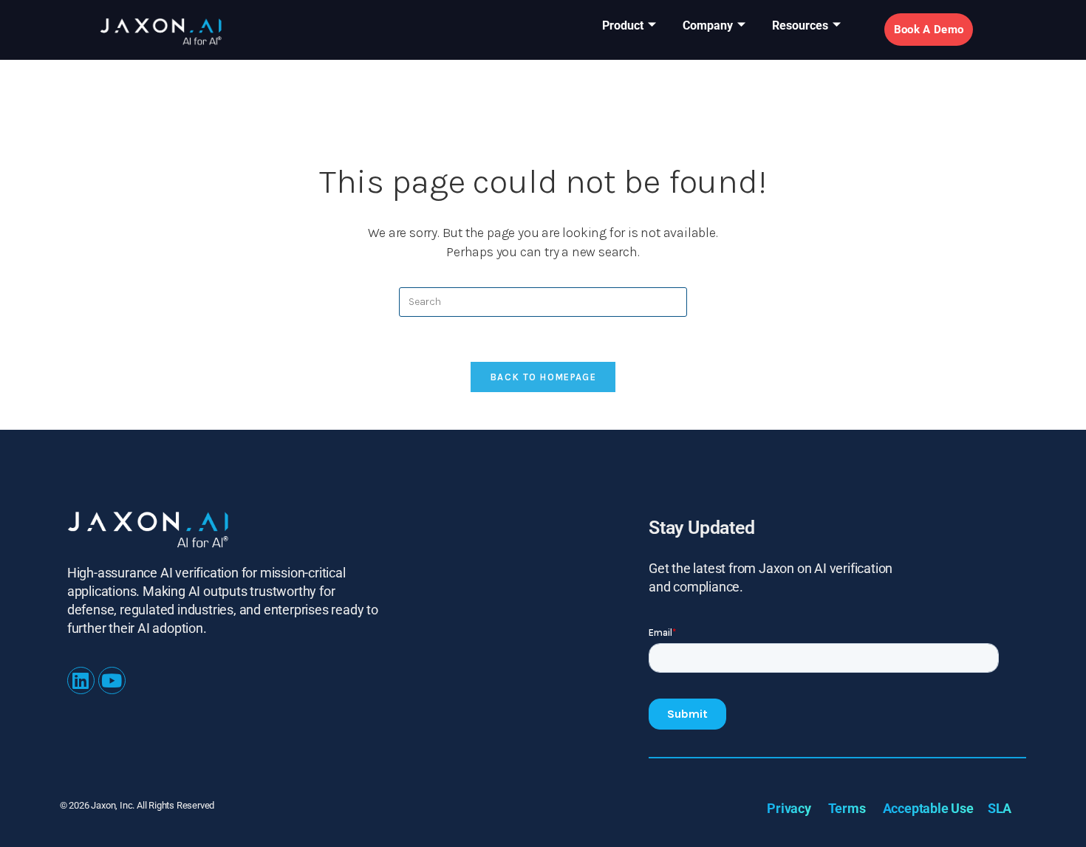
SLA (999, 808)
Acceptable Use (928, 808)
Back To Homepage (543, 377)
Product (622, 25)
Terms (847, 808)
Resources (800, 25)
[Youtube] (112, 680)
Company (708, 25)
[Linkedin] (81, 680)
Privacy (789, 808)
